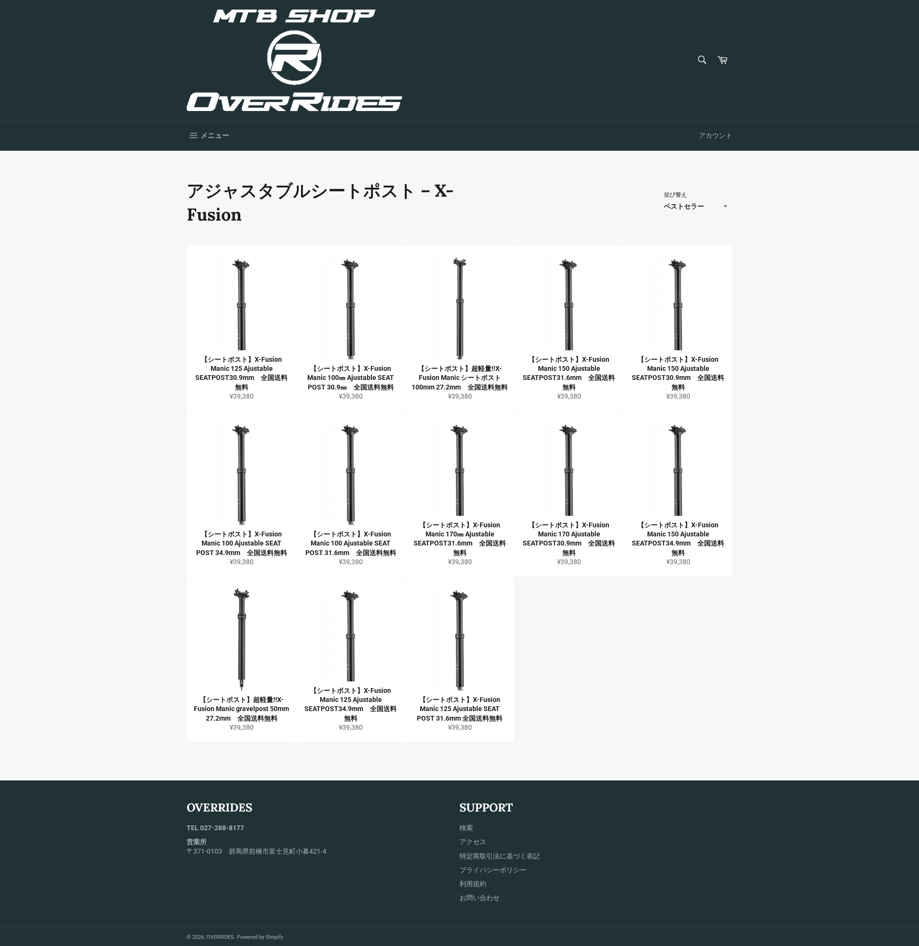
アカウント (715, 135)
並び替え (675, 194)
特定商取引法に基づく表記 (500, 856)
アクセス (473, 842)
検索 (466, 828)
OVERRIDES (220, 937)
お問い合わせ (480, 897)
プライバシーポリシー (493, 870)
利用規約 (473, 884)
